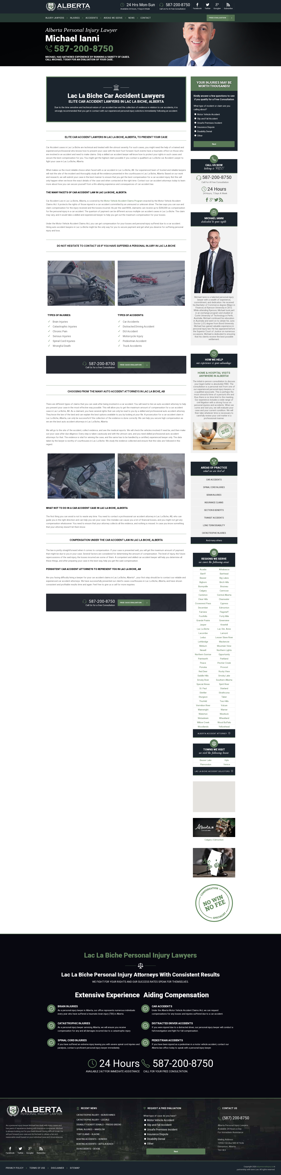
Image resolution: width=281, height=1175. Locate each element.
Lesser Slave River (224, 637)
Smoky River (203, 680)
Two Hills (224, 701)
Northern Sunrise (203, 654)
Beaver (203, 578)
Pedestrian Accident (134, 341)
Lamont (224, 633)
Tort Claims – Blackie (88, 1134)
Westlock (224, 714)
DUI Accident (130, 331)
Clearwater (224, 599)
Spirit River (224, 684)
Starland (224, 688)
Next (214, 144)
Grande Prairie (203, 620)
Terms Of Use (37, 1168)
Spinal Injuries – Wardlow (91, 1129)
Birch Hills (224, 582)
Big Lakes (224, 578)
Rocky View (224, 671)
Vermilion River (203, 705)
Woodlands (203, 726)
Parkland (224, 658)
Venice (226, 764)
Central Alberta (224, 595)
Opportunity (224, 654)
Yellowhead (224, 726)
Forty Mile (224, 616)
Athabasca (224, 569)
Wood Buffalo (224, 722)
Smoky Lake (224, 675)
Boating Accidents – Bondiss (92, 1139)
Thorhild (203, 701)
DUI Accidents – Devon (88, 1149)
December (203, 607)
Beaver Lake (205, 760)
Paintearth (203, 658)
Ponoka (203, 667)
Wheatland (224, 718)
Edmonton (224, 607)
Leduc (203, 637)
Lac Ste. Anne (224, 629)
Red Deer (203, 671)
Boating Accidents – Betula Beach (95, 1144)
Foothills (203, 616)
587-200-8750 (82, 48)
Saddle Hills (203, 675)
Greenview (224, 620)
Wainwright (203, 709)
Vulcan (224, 705)
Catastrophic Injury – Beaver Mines (96, 1115)
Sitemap (75, 1168)
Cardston (203, 595)
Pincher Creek (224, 663)
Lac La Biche (203, 629)
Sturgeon (203, 697)
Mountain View (224, 646)
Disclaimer (57, 1168)
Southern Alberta (224, 680)
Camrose (224, 590)
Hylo (227, 760)
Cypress (224, 603)
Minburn (203, 646)
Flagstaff (224, 612)
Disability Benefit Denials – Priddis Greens (99, 1124)
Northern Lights (224, 650)
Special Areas (203, 684)
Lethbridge (203, 641)
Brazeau (224, 586)
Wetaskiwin (203, 718)
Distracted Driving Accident (138, 326)
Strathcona (224, 692)
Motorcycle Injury (133, 336)
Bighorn (203, 582)
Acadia (203, 569)
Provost (224, 667)
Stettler (203, 692)
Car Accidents (131, 321)
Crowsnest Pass (203, 603)
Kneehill (224, 624)
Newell (203, 650)
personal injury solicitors (132, 111)
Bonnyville (203, 586)
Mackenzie (224, 641)
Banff (203, 573)
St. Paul (203, 688)
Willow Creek (203, 722)
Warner (224, 709)
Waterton (203, 714)
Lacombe (203, 633)
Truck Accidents (132, 345)
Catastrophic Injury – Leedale (93, 1120)
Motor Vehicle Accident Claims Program (123, 201)
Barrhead (224, 573)
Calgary (203, 590)
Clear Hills (203, 599)
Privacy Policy (15, 1168)
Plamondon (205, 764)
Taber (224, 697)
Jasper (203, 624)
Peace (203, 663)
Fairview (203, 612)
